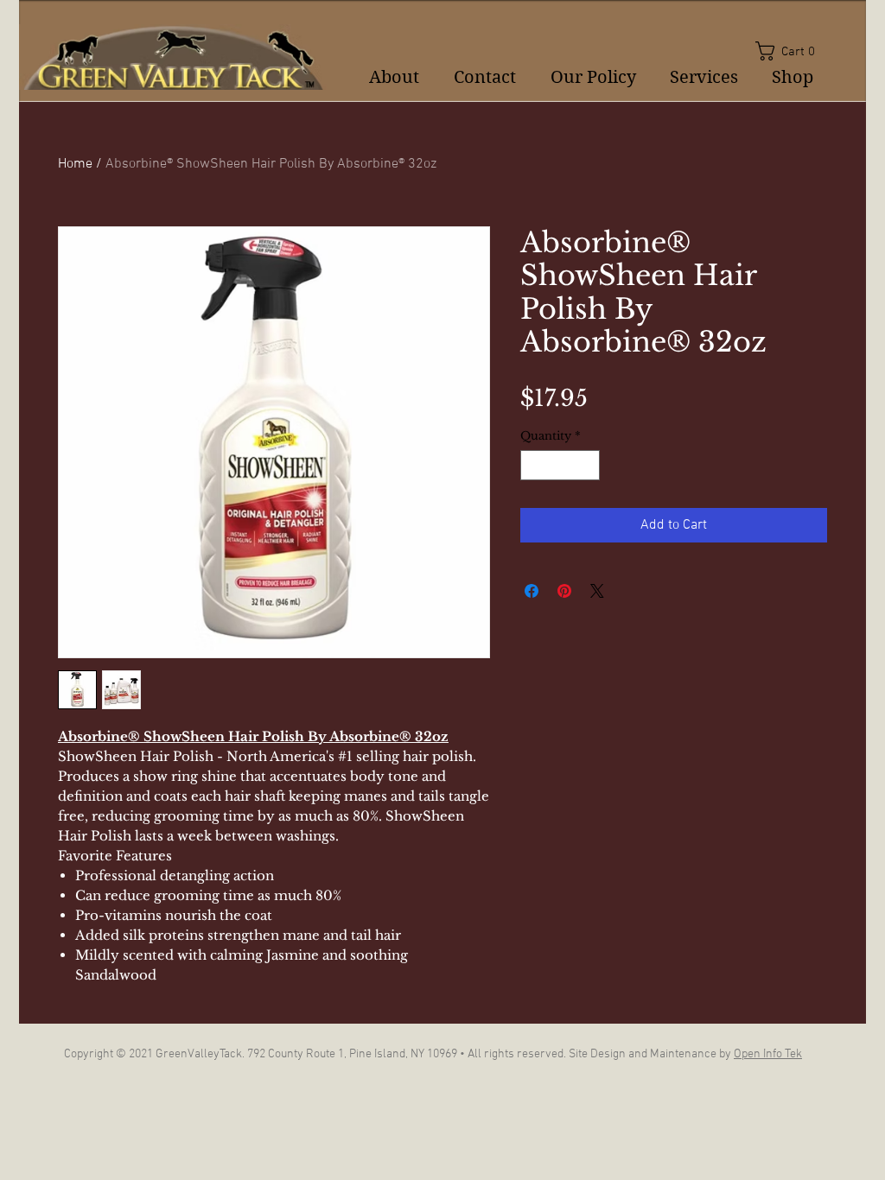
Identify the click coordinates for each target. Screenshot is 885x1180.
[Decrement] (533, 465)
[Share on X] (597, 590)
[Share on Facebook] (531, 590)
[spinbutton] (560, 465)
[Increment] (587, 465)
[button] (791, 50)
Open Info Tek (768, 1054)
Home (75, 164)
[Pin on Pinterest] (564, 590)
